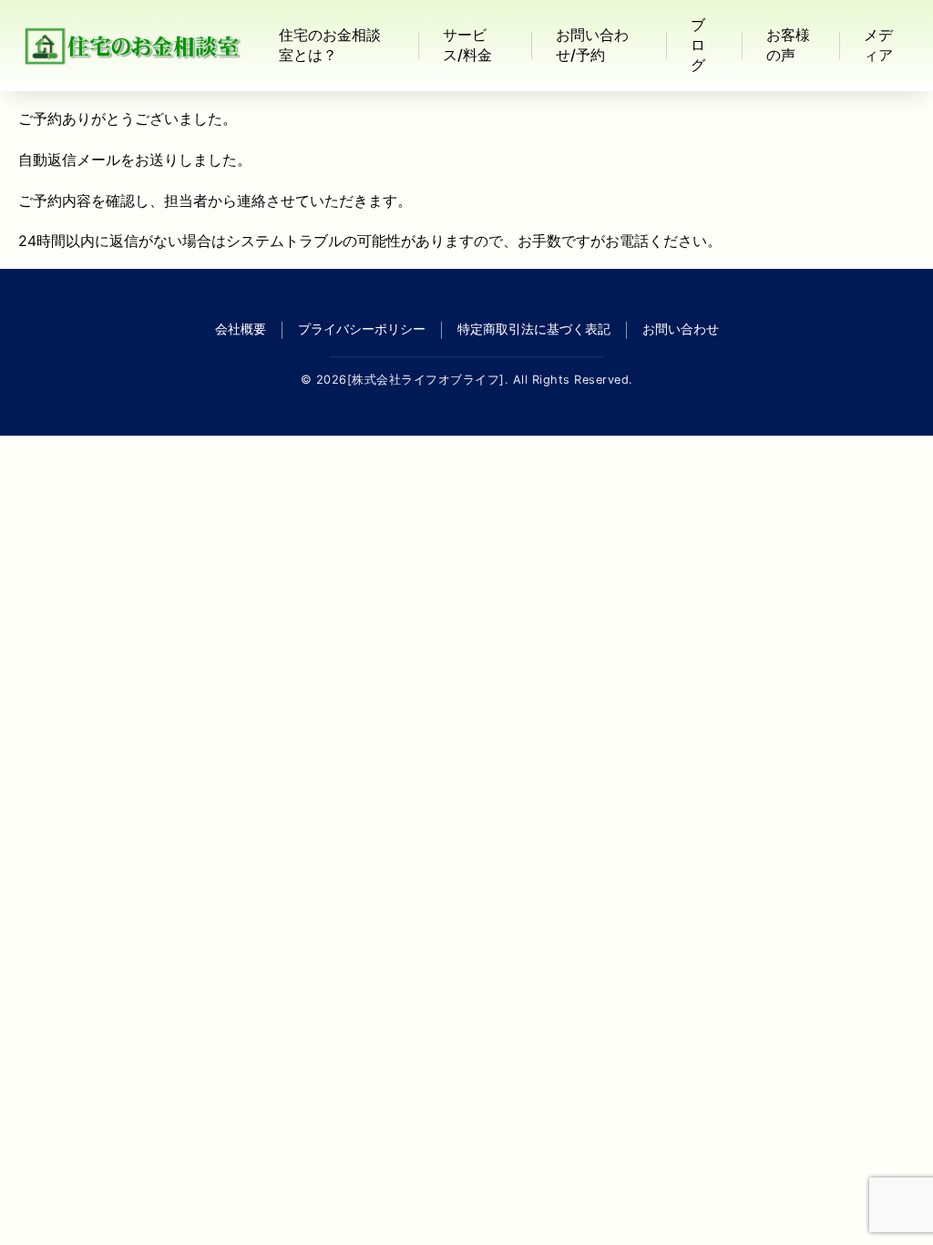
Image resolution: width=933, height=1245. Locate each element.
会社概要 (240, 328)
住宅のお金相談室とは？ (330, 45)
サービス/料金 (467, 45)
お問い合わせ (680, 328)
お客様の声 (788, 45)
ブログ (698, 44)
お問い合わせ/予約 (592, 45)
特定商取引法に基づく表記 (533, 328)
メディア (878, 45)
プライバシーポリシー (361, 328)
